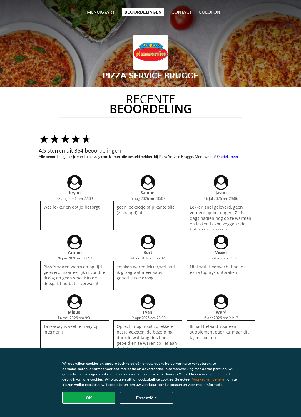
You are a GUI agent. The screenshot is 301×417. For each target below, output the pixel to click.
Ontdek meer (227, 156)
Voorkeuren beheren (209, 379)
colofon (209, 12)
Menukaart (101, 12)
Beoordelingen (143, 12)
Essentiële (146, 398)
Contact (181, 12)
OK (89, 398)
